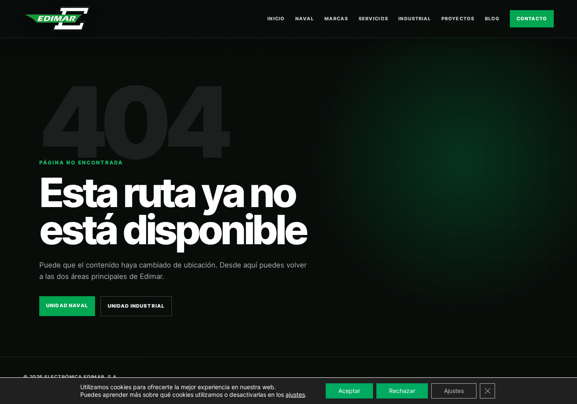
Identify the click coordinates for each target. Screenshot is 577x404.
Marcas (336, 19)
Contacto (532, 19)
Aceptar (349, 390)
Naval (304, 19)
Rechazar (402, 390)
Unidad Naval (67, 305)
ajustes (295, 394)
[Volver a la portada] (58, 18)
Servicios (373, 19)
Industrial (414, 19)
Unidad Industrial (136, 306)
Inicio (276, 19)
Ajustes (454, 390)
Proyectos (457, 19)
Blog (492, 19)
